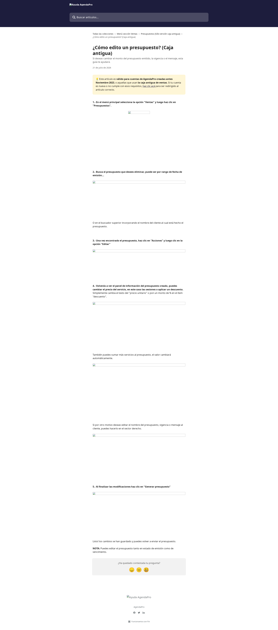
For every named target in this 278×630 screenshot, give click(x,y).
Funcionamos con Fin (140, 621)
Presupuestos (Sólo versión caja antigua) (160, 33)
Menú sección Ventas (127, 33)
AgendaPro (139, 607)
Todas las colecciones (103, 33)
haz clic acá (149, 86)
